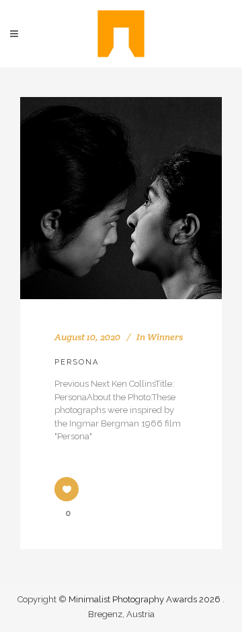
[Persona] (121, 198)
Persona (76, 362)
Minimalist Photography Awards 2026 (146, 599)
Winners (165, 337)
